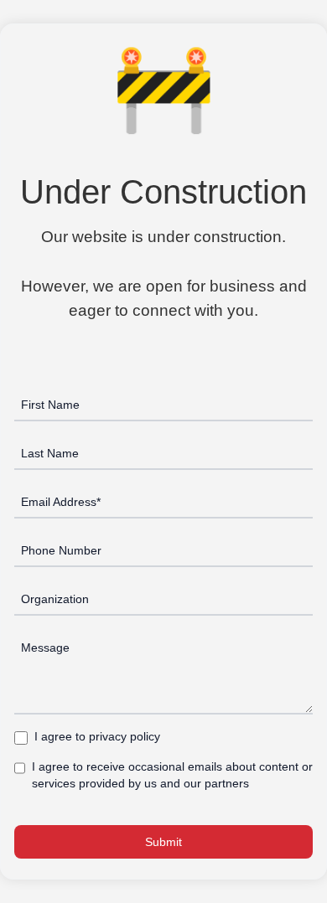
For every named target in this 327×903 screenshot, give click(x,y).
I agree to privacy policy (97, 736)
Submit (163, 842)
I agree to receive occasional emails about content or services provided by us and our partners (172, 775)
